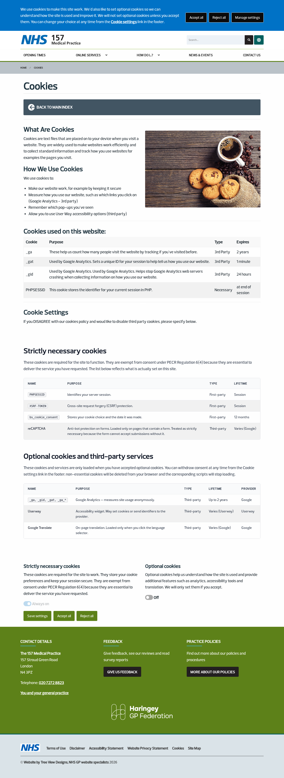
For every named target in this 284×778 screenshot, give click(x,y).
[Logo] (50, 40)
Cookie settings (124, 21)
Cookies (38, 67)
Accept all (196, 17)
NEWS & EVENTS (201, 55)
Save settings (37, 616)
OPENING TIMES (34, 55)
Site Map (194, 748)
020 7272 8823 (51, 682)
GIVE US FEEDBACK (122, 672)
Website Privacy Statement (147, 748)
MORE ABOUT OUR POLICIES (212, 672)
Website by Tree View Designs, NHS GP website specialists (66, 762)
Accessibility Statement (106, 748)
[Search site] (249, 40)
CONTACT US (252, 55)
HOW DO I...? (145, 55)
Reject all (219, 17)
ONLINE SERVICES (88, 55)
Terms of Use (56, 748)
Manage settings (247, 17)
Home (23, 67)
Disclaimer (77, 748)
